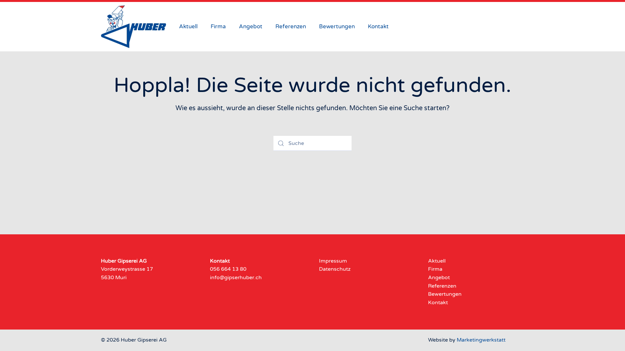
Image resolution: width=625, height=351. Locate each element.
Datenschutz (335, 269)
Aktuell (188, 26)
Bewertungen (337, 26)
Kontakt (378, 26)
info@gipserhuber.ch (236, 277)
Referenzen (290, 26)
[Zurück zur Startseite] (133, 26)
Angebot (250, 26)
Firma (218, 26)
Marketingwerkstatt (481, 340)
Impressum (333, 261)
